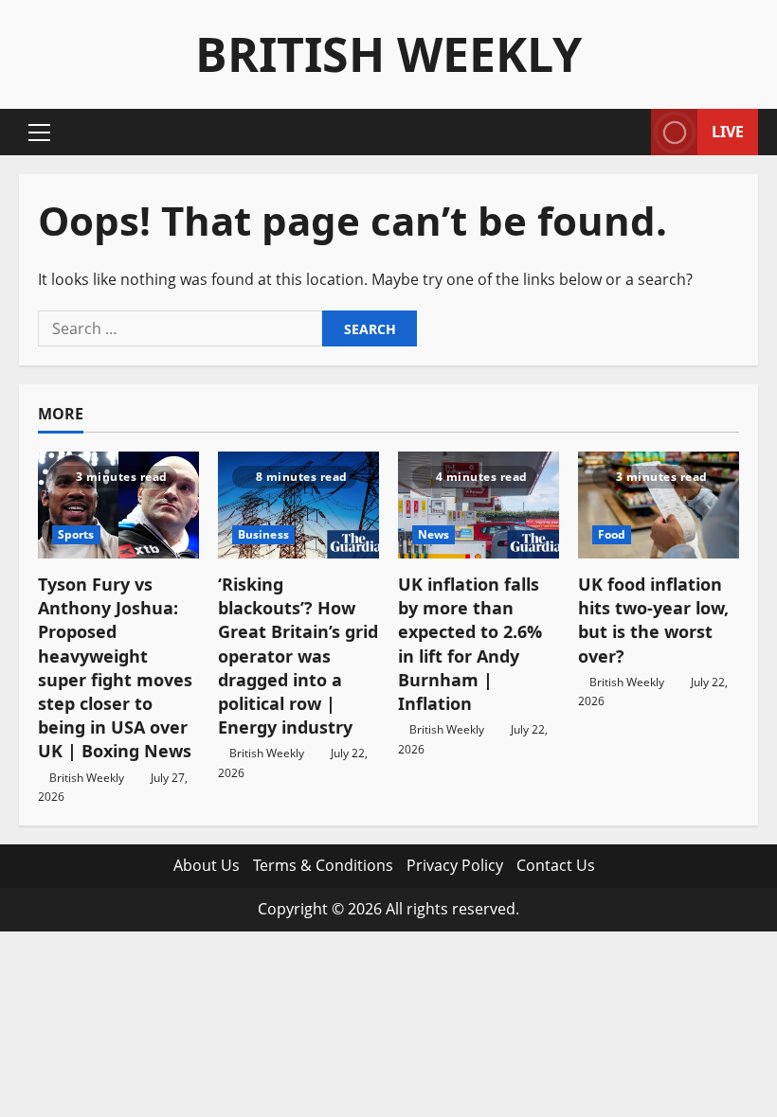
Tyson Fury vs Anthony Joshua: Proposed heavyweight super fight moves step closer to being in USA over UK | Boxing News (115, 667)
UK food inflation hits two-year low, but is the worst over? (653, 620)
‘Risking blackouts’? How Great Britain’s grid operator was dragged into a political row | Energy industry (298, 655)
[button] (39, 132)
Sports (76, 534)
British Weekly (388, 54)
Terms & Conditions (323, 865)
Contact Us (555, 865)
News (433, 534)
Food (611, 534)
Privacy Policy (455, 865)
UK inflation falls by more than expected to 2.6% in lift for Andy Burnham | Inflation (470, 644)
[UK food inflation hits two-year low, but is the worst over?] (658, 505)
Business (263, 534)
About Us (206, 865)
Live (728, 131)
